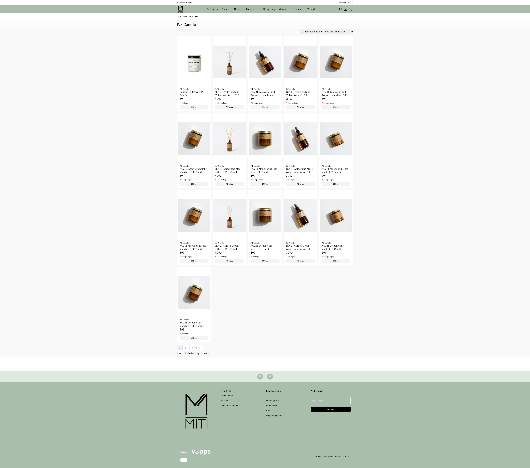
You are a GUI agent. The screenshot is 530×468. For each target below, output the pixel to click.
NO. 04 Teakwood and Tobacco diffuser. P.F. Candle (227, 93)
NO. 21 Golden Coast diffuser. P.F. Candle (226, 247)
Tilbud (311, 9)
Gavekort (284, 9)
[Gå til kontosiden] (345, 9)
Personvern (271, 405)
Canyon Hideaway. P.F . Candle (193, 93)
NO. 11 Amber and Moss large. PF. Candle (264, 170)
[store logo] (181, 9)
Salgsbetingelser (274, 415)
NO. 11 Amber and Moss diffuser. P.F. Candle (228, 170)
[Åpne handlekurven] (350, 9)
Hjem (179, 16)
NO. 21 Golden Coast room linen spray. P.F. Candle (298, 247)
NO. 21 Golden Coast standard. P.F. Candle (192, 324)
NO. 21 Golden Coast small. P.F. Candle (333, 247)
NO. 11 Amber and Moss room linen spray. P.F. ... (300, 170)
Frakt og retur (272, 400)
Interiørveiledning (229, 405)
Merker (186, 16)
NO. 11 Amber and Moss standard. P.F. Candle (193, 247)
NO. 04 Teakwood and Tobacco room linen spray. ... (263, 93)
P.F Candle (194, 16)
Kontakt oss (271, 410)
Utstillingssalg (267, 9)
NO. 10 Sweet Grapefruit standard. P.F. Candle (193, 170)
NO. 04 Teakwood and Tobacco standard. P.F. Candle (334, 93)
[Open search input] (340, 9)
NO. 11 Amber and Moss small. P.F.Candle (335, 170)
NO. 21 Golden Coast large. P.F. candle (262, 247)
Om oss (224, 400)
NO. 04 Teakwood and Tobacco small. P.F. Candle (298, 93)
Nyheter (298, 9)
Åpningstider (227, 395)
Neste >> (196, 347)
